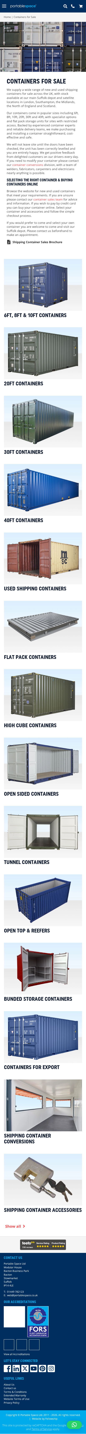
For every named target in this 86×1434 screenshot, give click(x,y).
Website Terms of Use (16, 1399)
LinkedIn (16, 1368)
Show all (13, 1226)
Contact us (10, 1388)
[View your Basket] (82, 6)
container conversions (27, 165)
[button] (74, 1425)
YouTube (33, 1368)
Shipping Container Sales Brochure (37, 242)
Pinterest (42, 1368)
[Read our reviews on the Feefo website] (43, 1245)
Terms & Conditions (15, 1392)
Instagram (51, 1368)
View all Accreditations (17, 1354)
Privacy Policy (11, 1402)
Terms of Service (42, 1429)
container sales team (48, 199)
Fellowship (51, 1418)
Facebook (7, 1368)
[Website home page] (23, 6)
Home (7, 17)
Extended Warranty (15, 1395)
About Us (9, 1384)
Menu (4, 6)
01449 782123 (15, 1291)
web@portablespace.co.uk (22, 1295)
